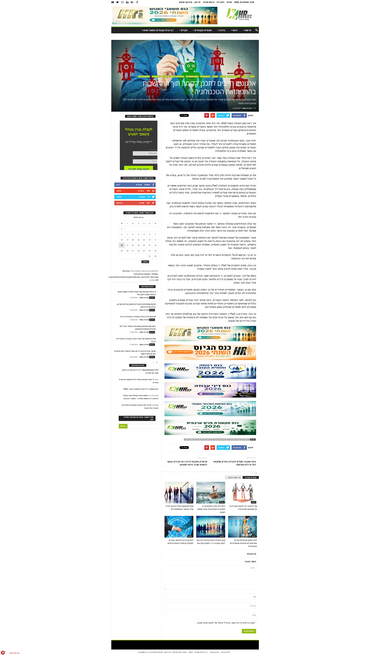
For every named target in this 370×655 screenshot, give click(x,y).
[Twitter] (117, 2)
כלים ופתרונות (205, 76)
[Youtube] (112, 2)
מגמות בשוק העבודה (234, 439)
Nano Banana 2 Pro (150, 370)
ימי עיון (198, 2)
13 (133, 240)
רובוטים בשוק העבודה (191, 439)
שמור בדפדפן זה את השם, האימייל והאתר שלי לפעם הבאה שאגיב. (225, 623)
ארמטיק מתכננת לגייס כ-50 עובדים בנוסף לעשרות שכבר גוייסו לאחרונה (187, 463)
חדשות (248, 30)
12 (138, 240)
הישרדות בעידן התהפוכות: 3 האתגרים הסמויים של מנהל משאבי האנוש (211, 509)
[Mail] (122, 2)
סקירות (184, 30)
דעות (235, 30)
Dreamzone (214, 652)
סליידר (165, 76)
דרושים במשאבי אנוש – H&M (135, 389)
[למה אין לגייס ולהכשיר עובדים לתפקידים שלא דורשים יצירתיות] (178, 527)
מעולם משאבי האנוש (177, 76)
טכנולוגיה (246, 439)
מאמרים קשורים (251, 477)
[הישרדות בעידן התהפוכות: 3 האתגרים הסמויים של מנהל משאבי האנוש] (210, 492)
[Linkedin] (127, 2)
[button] (254, 30)
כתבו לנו (220, 2)
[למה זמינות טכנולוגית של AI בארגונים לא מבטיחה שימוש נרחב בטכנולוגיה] (242, 527)
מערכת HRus (246, 108)
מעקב (118, 191)
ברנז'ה (222, 30)
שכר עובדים (156, 76)
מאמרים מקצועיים (203, 30)
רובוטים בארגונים (206, 439)
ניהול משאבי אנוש (234, 76)
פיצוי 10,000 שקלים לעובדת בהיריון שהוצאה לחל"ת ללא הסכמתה (234, 463)
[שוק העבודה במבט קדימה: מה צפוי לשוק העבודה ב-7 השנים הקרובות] (210, 527)
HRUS (190, 652)
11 (144, 240)
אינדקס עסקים (185, 2)
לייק (118, 184)
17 (150, 245)
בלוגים (245, 76)
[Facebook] (137, 2)
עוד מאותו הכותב (234, 477)
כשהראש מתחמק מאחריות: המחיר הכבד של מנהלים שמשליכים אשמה (138, 327)
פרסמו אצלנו (208, 2)
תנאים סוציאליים (144, 76)
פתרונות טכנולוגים (219, 439)
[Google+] (132, 2)
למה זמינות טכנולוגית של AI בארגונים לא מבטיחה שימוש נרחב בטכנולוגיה (243, 543)
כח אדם (223, 76)
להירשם (119, 203)
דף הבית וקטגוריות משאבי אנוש (158, 30)
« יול (145, 262)
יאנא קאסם (154, 389)
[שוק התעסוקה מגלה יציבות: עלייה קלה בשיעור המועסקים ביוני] (178, 492)
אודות (229, 2)
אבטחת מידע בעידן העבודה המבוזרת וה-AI (138, 316)
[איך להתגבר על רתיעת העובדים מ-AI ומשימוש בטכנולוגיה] (242, 492)
